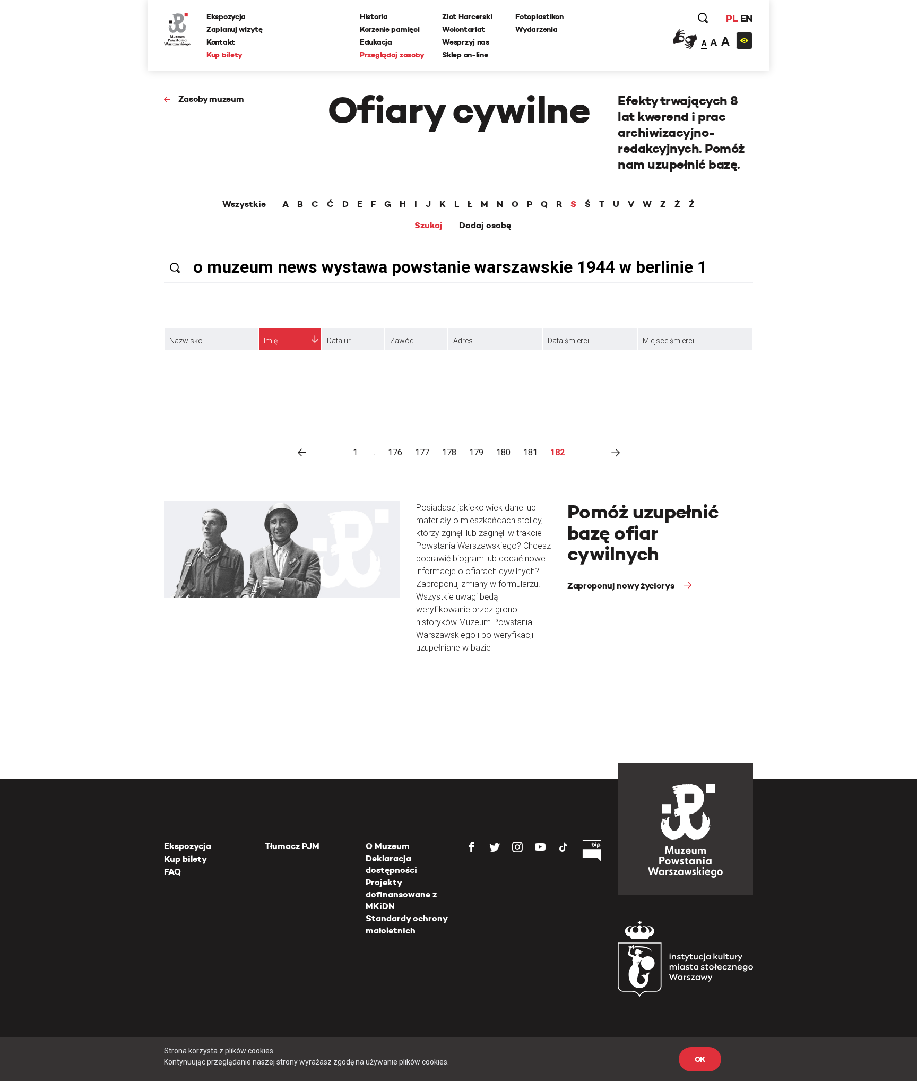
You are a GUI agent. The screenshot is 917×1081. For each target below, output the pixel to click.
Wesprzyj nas (465, 42)
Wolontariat (463, 29)
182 (557, 452)
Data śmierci (568, 340)
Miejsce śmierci (668, 340)
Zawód (402, 340)
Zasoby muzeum (211, 99)
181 (530, 452)
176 (395, 452)
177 (422, 452)
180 (503, 452)
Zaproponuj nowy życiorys (621, 585)
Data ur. (339, 340)
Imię (271, 340)
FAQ (172, 871)
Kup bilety (224, 54)
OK (700, 1059)
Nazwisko (186, 340)
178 (449, 452)
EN (746, 18)
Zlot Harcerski (467, 16)
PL (732, 18)
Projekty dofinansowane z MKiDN (401, 894)
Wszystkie (244, 204)
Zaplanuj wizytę (234, 29)
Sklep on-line (465, 54)
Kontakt (220, 42)
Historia (374, 16)
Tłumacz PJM (292, 846)
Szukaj (428, 225)
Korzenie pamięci (390, 29)
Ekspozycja (226, 16)
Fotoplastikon (539, 16)
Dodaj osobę (485, 225)
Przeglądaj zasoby (392, 54)
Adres (463, 340)
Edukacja (376, 42)
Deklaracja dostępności (391, 864)
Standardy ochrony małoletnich (406, 924)
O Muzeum (388, 846)
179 (476, 452)
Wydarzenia (536, 29)
